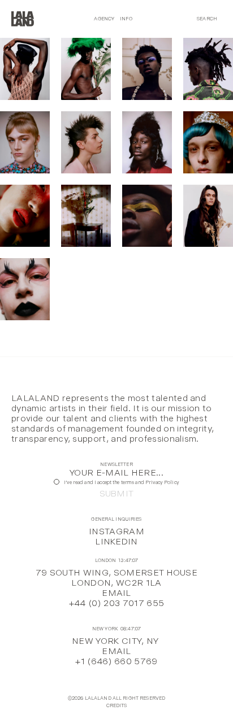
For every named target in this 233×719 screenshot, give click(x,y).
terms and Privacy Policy (150, 482)
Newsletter (116, 464)
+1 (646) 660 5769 (116, 661)
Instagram (116, 531)
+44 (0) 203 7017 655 (116, 603)
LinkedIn (116, 541)
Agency (104, 18)
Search (207, 18)
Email (116, 592)
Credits (116, 705)
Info (126, 18)
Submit (117, 494)
